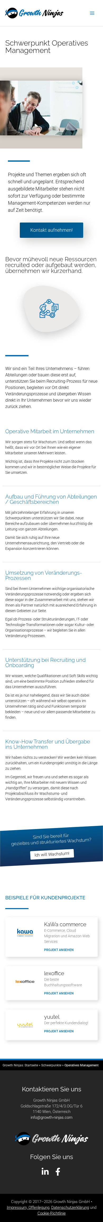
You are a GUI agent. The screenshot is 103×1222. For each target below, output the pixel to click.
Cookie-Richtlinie (52, 1213)
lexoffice (54, 973)
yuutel (51, 1017)
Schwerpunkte (51, 1065)
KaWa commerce (65, 924)
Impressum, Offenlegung (28, 1207)
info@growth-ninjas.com (51, 1117)
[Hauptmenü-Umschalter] (92, 13)
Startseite (31, 1065)
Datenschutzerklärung (70, 1207)
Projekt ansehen (59, 950)
